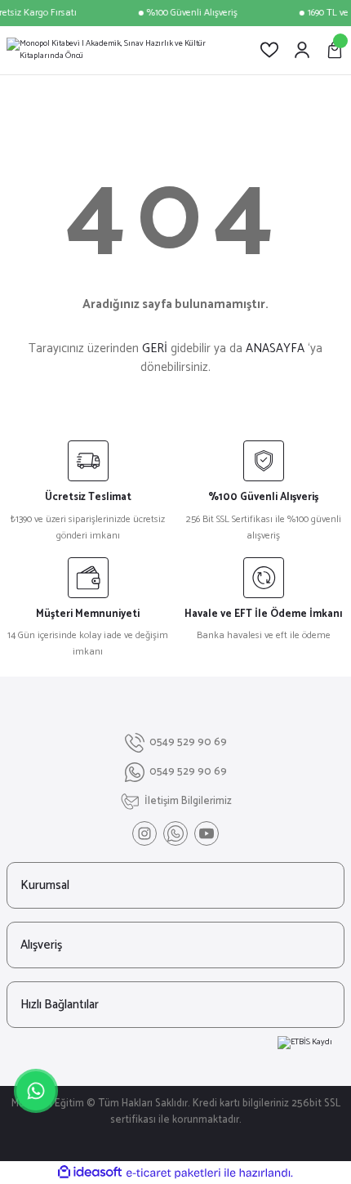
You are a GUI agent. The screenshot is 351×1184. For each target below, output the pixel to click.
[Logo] (120, 50)
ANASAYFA (275, 348)
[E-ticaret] (173, 1173)
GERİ (154, 348)
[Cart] (334, 50)
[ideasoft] (89, 1172)
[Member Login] (302, 50)
